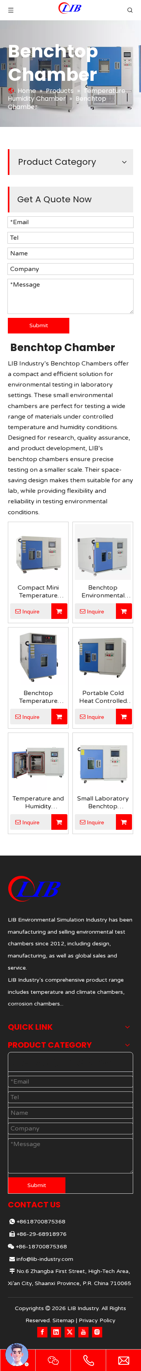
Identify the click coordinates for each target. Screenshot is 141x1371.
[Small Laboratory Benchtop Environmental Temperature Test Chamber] (103, 762)
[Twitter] (70, 1332)
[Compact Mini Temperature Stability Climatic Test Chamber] (38, 551)
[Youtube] (83, 1332)
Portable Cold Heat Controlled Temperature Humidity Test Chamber (103, 697)
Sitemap (63, 1320)
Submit (38, 325)
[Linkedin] (56, 1332)
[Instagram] (97, 1332)
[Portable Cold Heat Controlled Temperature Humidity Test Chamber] (103, 657)
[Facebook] (42, 1332)
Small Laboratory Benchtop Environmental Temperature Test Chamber (103, 802)
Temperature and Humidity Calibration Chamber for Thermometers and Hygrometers (38, 802)
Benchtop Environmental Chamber (103, 591)
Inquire (31, 611)
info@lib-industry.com (44, 1259)
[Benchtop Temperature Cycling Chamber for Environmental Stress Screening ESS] (38, 657)
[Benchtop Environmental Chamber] (103, 551)
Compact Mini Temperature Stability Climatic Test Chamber (38, 591)
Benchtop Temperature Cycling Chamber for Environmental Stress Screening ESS (38, 697)
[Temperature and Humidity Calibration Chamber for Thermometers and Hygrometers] (38, 762)
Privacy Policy (97, 1320)
